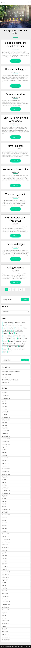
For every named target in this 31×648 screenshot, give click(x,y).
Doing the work (15, 267)
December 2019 (6, 466)
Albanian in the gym (15, 69)
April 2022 (4, 409)
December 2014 (6, 601)
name (26, 338)
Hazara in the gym (15, 244)
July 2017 (4, 520)
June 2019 (4, 482)
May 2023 (4, 392)
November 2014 (6, 604)
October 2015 (5, 574)
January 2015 (5, 599)
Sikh (16, 346)
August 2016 (5, 550)
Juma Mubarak (15, 145)
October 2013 (5, 620)
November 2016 (6, 542)
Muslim (14, 338)
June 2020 (4, 452)
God (17, 330)
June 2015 (4, 585)
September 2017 (6, 515)
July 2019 (4, 479)
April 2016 (4, 561)
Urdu (10, 349)
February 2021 (5, 430)
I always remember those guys (15, 219)
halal (21, 330)
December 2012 (6, 637)
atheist (20, 325)
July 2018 (4, 498)
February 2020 (5, 460)
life (3, 338)
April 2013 (4, 629)
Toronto (5, 349)
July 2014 (4, 615)
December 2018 (6, 490)
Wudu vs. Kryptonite (15, 194)
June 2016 (4, 555)
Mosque (9, 338)
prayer (24, 341)
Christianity (17, 328)
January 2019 (5, 487)
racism (4, 346)
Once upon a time (15, 94)
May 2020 (4, 455)
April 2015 (4, 591)
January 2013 (5, 634)
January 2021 (5, 433)
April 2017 (4, 528)
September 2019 (6, 474)
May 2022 (4, 406)
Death (4, 330)
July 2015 (4, 582)
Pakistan (5, 341)
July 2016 (4, 553)
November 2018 (6, 493)
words (4, 351)
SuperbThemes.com (25, 646)
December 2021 (6, 414)
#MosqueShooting (7, 322)
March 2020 (5, 458)
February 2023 (5, 395)
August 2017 (5, 517)
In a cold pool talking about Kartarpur (15, 44)
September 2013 (6, 623)
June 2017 (4, 523)
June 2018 (4, 501)
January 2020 (5, 463)
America (9, 325)
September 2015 (6, 577)
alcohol (23, 322)
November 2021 (6, 417)
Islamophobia (17, 336)
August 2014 (5, 612)
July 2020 (4, 449)
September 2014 (6, 610)
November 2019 (6, 468)
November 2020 (6, 439)
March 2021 (5, 428)
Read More (15, 60)
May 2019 (4, 485)
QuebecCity (5, 343)
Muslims (20, 338)
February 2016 (5, 566)
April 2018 (4, 506)
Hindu (11, 333)
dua (9, 330)
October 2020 (5, 441)
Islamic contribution (7, 336)
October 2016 (5, 544)
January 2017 (5, 536)
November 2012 (6, 639)
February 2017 (5, 534)
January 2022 (5, 411)
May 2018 (4, 504)
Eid (13, 330)
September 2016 (6, 547)
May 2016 (4, 558)
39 (20, 289)
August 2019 (5, 477)
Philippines (18, 341)
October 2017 (5, 512)
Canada (5, 328)
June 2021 (4, 422)
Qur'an (22, 343)
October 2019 (5, 471)
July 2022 (4, 401)
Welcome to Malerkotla (15, 169)
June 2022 (4, 403)
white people (17, 349)
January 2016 (5, 569)
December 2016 (6, 539)
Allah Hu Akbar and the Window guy (15, 119)
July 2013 (4, 626)
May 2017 (4, 525)
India (16, 333)
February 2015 (5, 596)
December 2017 (6, 509)
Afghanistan (17, 322)
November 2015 (6, 572)
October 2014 (5, 607)
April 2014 (4, 618)
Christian (11, 328)
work (9, 351)
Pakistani (11, 341)
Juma (24, 336)
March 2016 (5, 563)
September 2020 (6, 444)
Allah (4, 325)
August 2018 (5, 496)
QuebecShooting (14, 343)
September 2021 (6, 420)
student (21, 346)
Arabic (15, 325)
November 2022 (6, 398)
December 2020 (6, 436)
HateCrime (5, 333)
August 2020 (5, 447)
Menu (2, 2)
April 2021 (4, 425)
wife (23, 349)
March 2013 (5, 631)
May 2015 (4, 588)
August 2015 (5, 580)
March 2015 (5, 593)
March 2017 (5, 531)
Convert (24, 328)
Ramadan (10, 346)
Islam (21, 333)
